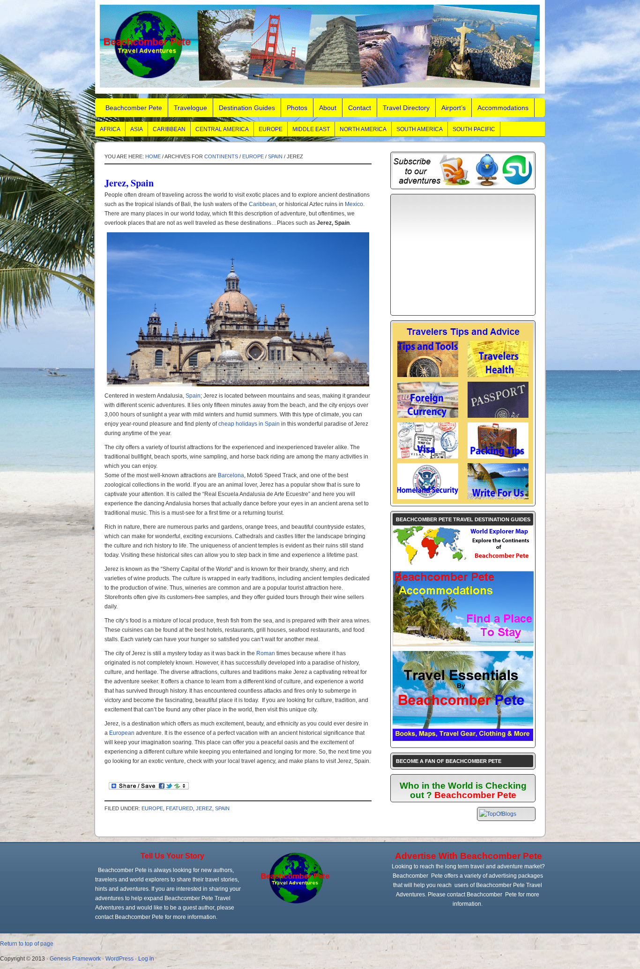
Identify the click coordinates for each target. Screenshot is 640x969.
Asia (136, 129)
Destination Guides (247, 107)
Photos (297, 107)
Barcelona (231, 475)
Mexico (354, 204)
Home (153, 156)
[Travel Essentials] (463, 739)
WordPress (119, 958)
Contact (359, 107)
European (121, 733)
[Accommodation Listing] (463, 644)
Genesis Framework (75, 958)
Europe (271, 129)
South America (419, 129)
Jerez (204, 808)
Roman (265, 653)
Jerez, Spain (129, 183)
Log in (146, 958)
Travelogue (190, 107)
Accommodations (502, 107)
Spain (275, 156)
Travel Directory (406, 107)
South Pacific (474, 129)
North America (363, 129)
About (327, 107)
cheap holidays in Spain (249, 424)
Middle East (311, 129)
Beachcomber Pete (133, 107)
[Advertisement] (463, 254)
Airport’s (453, 107)
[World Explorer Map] (463, 564)
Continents (221, 156)
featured (179, 808)
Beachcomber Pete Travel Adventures (320, 47)
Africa (110, 129)
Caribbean (169, 129)
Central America (222, 129)
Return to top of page (26, 943)
